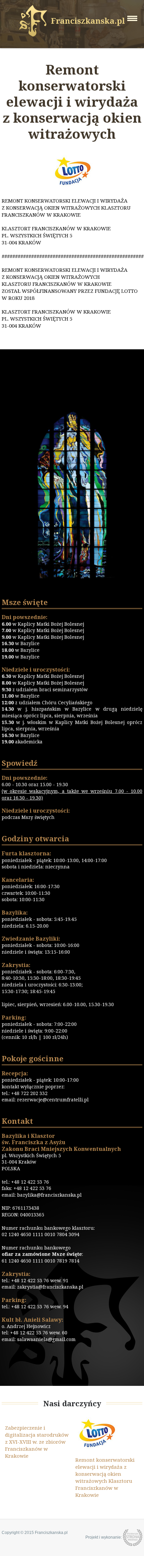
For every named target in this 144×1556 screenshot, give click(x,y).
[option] (37, 1438)
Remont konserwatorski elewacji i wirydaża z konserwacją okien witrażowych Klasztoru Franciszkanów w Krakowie (105, 1477)
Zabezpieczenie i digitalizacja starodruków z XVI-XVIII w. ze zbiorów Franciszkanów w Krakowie (37, 1441)
